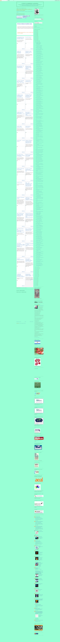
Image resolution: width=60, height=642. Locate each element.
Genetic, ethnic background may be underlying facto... (39, 57)
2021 (36, 35)
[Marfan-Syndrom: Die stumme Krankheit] (29, 165)
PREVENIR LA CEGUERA (38, 578)
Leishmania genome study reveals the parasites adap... (39, 59)
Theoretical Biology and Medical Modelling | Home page (39, 155)
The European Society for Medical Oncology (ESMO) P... (39, 252)
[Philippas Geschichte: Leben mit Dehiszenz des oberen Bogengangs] (21, 255)
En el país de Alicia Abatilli (38, 530)
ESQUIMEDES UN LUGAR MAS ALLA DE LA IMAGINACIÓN (39, 599)
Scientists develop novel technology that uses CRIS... (39, 83)
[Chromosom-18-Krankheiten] (29, 91)
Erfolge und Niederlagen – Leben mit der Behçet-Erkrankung (29, 68)
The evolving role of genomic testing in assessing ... (39, 259)
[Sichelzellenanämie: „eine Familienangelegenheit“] (29, 255)
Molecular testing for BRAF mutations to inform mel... (39, 233)
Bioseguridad (36, 535)
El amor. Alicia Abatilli (40, 531)
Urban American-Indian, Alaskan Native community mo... (39, 90)
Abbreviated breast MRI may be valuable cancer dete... (39, 94)
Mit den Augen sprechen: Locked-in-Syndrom (21, 155)
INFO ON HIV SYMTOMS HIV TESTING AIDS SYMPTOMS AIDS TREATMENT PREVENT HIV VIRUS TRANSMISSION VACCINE (39, 612)
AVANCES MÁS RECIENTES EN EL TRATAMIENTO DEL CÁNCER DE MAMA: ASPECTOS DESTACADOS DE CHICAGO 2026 (39, 528)
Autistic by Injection (37, 593)
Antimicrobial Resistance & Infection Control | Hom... (39, 191)
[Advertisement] (23, 315)
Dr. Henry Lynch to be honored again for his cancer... (39, 227)
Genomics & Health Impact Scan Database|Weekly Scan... (39, 265)
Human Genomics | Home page (39, 135)
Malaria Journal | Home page (39, 158)
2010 (36, 284)
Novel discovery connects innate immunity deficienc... (39, 55)
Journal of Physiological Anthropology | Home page (39, 123)
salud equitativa (41, 305)
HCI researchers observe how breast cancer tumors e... (39, 98)
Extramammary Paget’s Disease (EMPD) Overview (39, 88)
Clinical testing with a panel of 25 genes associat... (39, 258)
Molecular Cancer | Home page (39, 163)
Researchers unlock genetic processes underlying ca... (39, 77)
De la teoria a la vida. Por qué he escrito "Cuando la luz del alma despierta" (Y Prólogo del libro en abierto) (40, 559)
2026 (36, 30)
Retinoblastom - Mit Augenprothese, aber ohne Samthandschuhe (20, 230)
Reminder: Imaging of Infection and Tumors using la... (39, 103)
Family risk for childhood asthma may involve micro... (39, 49)
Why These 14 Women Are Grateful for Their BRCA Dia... (39, 225)
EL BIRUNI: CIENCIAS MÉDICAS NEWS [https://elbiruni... (38, 44)
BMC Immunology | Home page (39, 150)
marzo (36, 274)
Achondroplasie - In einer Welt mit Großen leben (20, 38)
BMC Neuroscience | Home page (39, 186)
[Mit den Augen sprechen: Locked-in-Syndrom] (21, 165)
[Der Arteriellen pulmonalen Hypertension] (21, 77)
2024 (36, 32)
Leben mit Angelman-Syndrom (19, 52)
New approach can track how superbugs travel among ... (39, 46)
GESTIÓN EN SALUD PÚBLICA (39, 521)
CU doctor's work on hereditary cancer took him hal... (39, 229)
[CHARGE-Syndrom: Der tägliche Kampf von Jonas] (21, 91)
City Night (39, 584)
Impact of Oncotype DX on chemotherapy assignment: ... (39, 236)
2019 (36, 37)
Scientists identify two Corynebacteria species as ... (39, 72)
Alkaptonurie (28, 37)
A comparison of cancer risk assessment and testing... (39, 235)
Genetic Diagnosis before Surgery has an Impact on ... (39, 223)
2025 (36, 31)
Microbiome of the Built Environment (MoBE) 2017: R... (39, 118)
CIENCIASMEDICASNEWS (30, 3)
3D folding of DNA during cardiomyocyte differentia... (39, 48)
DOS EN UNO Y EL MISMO (38, 569)
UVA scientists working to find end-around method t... (39, 101)
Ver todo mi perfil (37, 337)
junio (36, 271)
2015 (36, 278)
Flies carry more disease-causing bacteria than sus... (39, 74)
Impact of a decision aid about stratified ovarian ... (39, 222)
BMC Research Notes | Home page (39, 149)
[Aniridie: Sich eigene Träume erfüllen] (29, 62)
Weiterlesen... (23, 63)
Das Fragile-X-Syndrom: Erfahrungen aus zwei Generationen (29, 114)
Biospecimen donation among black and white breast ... (39, 216)
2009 (36, 285)
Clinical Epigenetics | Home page (39, 180)
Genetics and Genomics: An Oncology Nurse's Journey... (39, 263)
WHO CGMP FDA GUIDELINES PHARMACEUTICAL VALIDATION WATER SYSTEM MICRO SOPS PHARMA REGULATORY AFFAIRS (39, 572)
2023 (36, 33)
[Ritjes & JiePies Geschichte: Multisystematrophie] (29, 179)
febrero (37, 275)
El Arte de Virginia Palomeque (38, 583)
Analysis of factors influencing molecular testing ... (39, 256)
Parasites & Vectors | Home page (39, 156)
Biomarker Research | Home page (39, 151)
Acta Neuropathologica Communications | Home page (39, 197)
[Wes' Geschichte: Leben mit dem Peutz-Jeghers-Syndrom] (21, 225)
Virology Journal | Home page (39, 159)
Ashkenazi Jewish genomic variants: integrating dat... (39, 220)
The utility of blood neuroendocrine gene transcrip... (38, 250)
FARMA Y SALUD (37, 608)
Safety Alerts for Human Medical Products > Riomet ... (39, 212)
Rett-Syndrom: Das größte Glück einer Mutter (30, 230)
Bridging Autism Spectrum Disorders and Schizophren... (39, 125)
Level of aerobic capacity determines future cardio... (39, 68)
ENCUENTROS (37, 588)
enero (36, 276)
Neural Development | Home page (39, 113)
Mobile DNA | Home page (39, 157)
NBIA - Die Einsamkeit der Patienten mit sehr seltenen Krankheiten (29, 184)
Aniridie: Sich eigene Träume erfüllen (29, 52)
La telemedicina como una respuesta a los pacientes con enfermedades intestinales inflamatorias (40, 565)
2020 (36, 36)
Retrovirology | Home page (39, 110)
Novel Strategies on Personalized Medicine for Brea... (39, 244)
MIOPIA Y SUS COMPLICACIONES (40, 579)
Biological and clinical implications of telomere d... (39, 231)
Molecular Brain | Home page (39, 116)
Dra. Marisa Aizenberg (38, 562)
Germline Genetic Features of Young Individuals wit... (39, 248)
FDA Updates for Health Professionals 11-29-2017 (39, 105)
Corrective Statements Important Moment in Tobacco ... (39, 107)
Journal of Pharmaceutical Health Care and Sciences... (39, 166)
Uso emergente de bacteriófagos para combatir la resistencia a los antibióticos (40, 537)
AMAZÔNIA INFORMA (38, 604)
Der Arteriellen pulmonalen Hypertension (20, 67)
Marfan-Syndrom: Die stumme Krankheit (29, 155)
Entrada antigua (31, 321)
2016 (36, 277)
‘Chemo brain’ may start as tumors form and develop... (39, 64)
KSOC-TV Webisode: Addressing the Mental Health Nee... (39, 207)
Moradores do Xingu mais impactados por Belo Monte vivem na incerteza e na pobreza (39, 606)
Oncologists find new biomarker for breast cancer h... (39, 99)
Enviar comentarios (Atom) (23, 323)
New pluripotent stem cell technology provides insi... (39, 51)
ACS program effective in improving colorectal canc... (39, 66)
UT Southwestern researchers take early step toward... (39, 96)
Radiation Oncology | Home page (39, 160)
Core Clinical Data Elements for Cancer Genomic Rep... (39, 218)
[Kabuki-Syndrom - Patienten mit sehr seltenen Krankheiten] (29, 151)
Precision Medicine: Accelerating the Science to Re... (39, 261)
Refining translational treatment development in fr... (39, 129)
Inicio (25, 321)
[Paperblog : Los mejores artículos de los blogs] (36, 379)
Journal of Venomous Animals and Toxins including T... (39, 121)
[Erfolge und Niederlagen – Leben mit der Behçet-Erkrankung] (29, 77)
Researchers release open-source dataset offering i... (39, 79)
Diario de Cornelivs (37, 556)
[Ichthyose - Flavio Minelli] (21, 151)
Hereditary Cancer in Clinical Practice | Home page (39, 173)
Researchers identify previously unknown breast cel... (39, 92)
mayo (36, 272)
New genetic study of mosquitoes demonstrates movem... (39, 75)
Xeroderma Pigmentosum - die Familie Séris (29, 275)
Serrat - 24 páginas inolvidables (40, 589)
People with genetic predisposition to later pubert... (39, 61)
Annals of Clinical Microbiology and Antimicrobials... (39, 195)
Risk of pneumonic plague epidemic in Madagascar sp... (39, 70)
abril (36, 273)
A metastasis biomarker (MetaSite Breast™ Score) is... (39, 240)
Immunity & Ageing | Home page (39, 171)
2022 (36, 34)
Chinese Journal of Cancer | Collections (39, 144)
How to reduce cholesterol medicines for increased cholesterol (40, 615)
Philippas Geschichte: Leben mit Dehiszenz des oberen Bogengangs (21, 245)
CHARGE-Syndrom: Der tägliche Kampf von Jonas (20, 81)
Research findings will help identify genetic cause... (39, 62)
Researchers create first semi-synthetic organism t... (39, 81)
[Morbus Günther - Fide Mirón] (21, 179)
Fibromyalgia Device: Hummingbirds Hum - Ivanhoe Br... (39, 209)
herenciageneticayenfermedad (38, 526)
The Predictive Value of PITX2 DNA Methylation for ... (39, 242)
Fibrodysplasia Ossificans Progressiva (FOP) (21, 113)
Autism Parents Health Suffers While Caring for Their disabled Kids (40, 595)
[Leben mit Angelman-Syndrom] (21, 62)
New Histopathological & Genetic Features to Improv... (39, 254)
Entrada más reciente (19, 321)
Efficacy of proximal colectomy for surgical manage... (39, 246)
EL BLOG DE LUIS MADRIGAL (37, 568)
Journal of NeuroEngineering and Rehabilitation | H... (39, 168)
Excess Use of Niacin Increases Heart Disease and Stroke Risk (40, 575)
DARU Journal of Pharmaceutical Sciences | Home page (39, 179)
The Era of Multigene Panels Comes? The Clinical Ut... (39, 238)
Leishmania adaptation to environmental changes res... (39, 53)
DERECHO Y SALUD (37, 621)
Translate (40, 23)
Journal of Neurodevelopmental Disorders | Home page (39, 130)
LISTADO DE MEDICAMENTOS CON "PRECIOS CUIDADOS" (39, 609)
